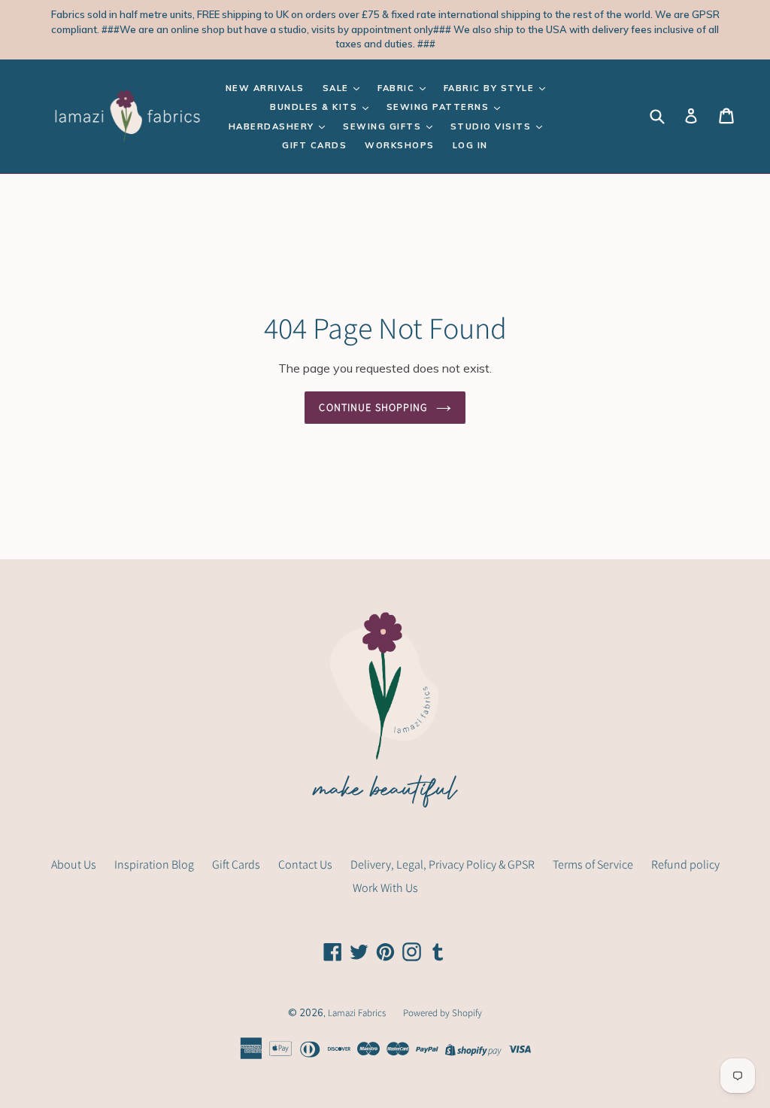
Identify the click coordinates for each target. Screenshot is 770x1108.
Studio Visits (492, 126)
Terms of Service (593, 864)
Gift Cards (314, 145)
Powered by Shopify (442, 1012)
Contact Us (305, 864)
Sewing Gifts (384, 126)
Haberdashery (273, 126)
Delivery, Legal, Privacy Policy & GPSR (442, 864)
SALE (338, 88)
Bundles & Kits (315, 107)
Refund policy (685, 864)
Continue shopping (373, 407)
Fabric (397, 88)
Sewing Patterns (440, 107)
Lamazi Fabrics (358, 1012)
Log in (470, 145)
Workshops (400, 145)
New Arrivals (265, 88)
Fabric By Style (491, 88)
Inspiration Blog (154, 864)
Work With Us (385, 888)
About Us (73, 864)
